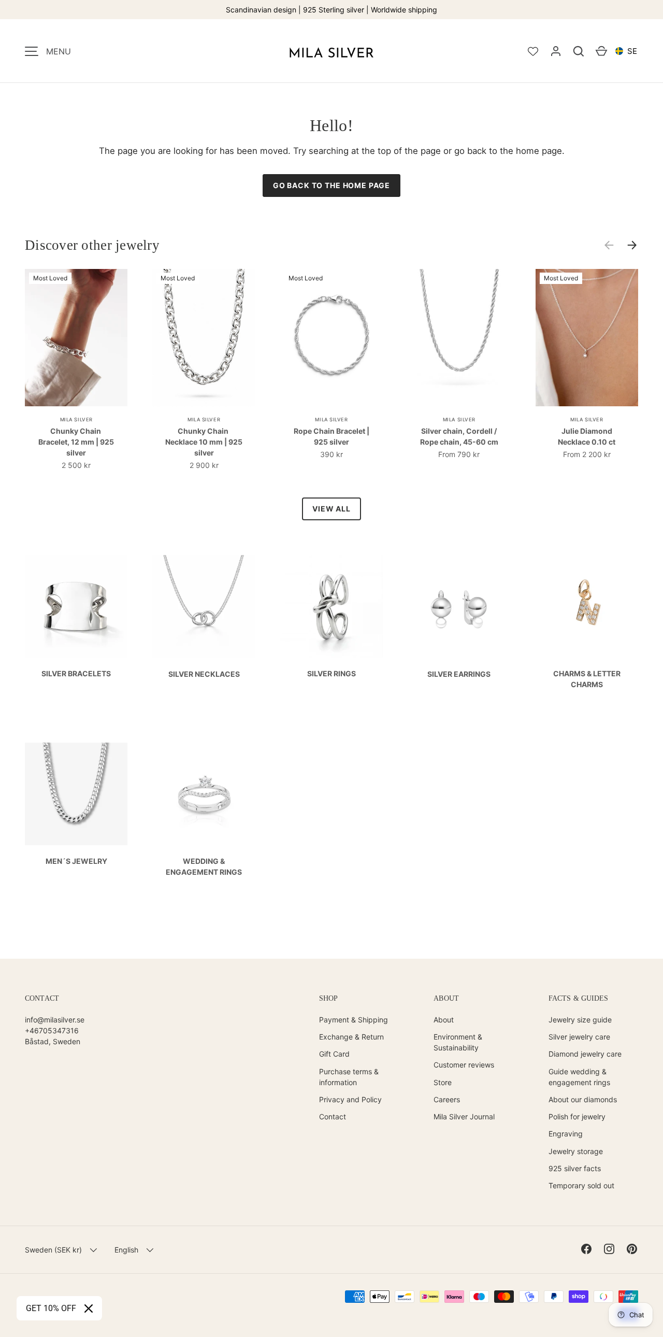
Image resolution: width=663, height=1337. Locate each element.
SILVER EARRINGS (459, 674)
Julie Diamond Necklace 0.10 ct (586, 436)
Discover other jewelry (92, 245)
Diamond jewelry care (585, 1053)
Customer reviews (464, 1064)
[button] (578, 51)
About (444, 1019)
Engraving (566, 1133)
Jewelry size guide (580, 1019)
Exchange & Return (351, 1036)
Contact (332, 1116)
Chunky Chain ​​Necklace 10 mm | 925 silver (203, 441)
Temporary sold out (581, 1185)
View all (331, 508)
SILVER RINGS (331, 673)
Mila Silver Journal (464, 1116)
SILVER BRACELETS (76, 673)
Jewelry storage (576, 1151)
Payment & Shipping (353, 1019)
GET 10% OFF (51, 1308)
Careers (447, 1099)
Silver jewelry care (579, 1036)
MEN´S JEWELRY (76, 861)
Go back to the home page (331, 185)
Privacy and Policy (350, 1099)
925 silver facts (575, 1168)
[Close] (88, 1308)
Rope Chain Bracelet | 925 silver (331, 436)
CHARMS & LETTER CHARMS (587, 679)
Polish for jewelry (577, 1116)
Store (443, 1082)
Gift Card (334, 1053)
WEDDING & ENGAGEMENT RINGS (204, 866)
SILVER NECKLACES (204, 674)
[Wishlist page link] (533, 51)
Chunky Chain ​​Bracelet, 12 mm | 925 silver (76, 441)
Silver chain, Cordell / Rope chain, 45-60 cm (459, 436)
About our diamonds (583, 1099)
